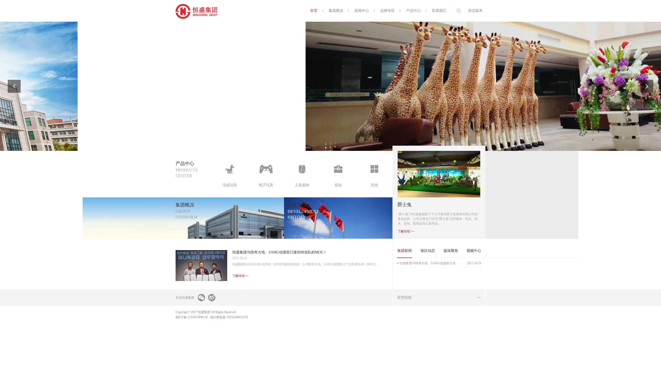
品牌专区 (387, 11)
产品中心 (413, 11)
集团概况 (336, 11)
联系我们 (439, 11)
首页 (313, 11)
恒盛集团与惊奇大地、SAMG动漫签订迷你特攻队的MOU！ (440, 263)
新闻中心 (362, 11)
